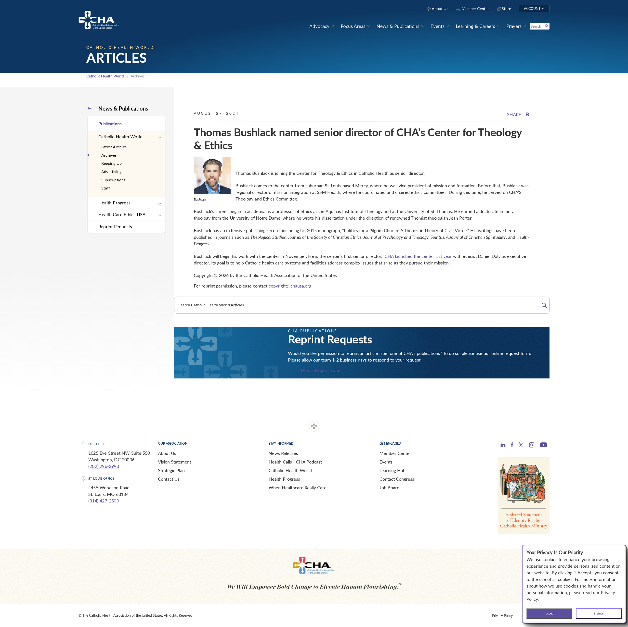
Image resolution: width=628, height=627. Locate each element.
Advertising (111, 171)
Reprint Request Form (320, 370)
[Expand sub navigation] (160, 138)
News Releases (283, 453)
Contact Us (169, 479)
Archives (109, 155)
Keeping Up (111, 163)
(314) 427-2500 (103, 501)
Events (385, 462)
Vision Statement (174, 462)
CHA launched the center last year (419, 256)
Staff (105, 187)
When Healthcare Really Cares (298, 487)
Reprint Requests (115, 226)
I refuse (598, 613)
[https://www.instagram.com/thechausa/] (532, 446)
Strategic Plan (171, 470)
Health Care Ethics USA (121, 214)
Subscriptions (113, 179)
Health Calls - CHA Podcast (295, 462)
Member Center (395, 453)
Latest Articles (114, 146)
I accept (549, 613)
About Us (167, 453)
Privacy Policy (502, 615)
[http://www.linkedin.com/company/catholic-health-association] (503, 446)
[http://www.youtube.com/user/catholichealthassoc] (543, 446)
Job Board (389, 487)
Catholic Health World (105, 76)
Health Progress (114, 203)
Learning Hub (392, 470)
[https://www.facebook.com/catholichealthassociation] (512, 446)
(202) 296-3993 (103, 466)
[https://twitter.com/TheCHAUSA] (521, 446)
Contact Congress (396, 479)
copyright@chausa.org (290, 286)
